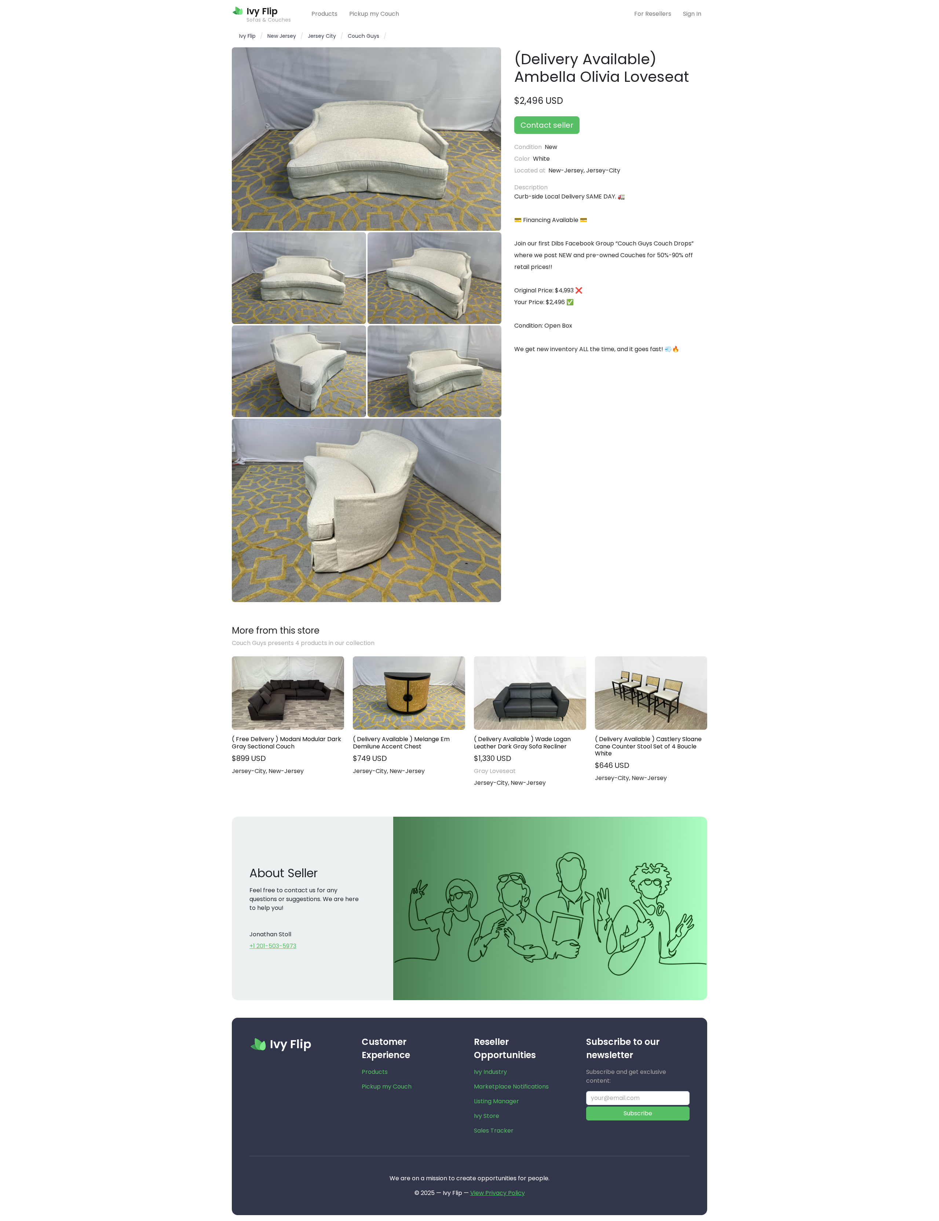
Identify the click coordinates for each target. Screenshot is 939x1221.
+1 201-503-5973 (272, 946)
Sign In (692, 14)
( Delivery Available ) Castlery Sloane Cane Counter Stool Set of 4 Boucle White (648, 746)
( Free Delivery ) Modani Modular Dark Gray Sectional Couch (286, 743)
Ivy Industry (490, 1072)
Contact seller (546, 125)
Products (324, 14)
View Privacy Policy (497, 1193)
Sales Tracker (494, 1130)
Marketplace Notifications (511, 1086)
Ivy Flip (247, 36)
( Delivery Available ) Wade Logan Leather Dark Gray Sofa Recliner (522, 743)
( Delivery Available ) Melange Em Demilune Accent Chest (401, 743)
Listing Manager (496, 1101)
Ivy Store (486, 1116)
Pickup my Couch (374, 14)
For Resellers (652, 14)
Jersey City (322, 36)
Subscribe (638, 1113)
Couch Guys (363, 36)
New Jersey (281, 36)
